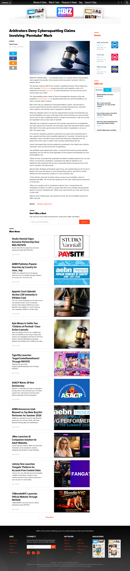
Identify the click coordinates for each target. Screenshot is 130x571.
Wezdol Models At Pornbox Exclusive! (105, 95)
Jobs (107, 90)
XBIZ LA (79, 540)
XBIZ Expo (80, 549)
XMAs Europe (101, 67)
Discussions (99, 90)
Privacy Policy (13, 552)
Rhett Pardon (13, 44)
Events (97, 35)
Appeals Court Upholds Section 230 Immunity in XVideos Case (24, 294)
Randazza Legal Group (44, 204)
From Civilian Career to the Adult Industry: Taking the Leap (107, 114)
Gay (80, 2)
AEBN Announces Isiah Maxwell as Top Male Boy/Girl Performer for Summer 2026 (27, 412)
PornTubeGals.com (43, 99)
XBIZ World (67, 546)
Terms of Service (83, 566)
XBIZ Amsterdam (103, 42)
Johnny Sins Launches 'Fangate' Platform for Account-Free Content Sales (26, 467)
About (11, 549)
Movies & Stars (40, 2)
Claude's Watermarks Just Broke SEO (106, 131)
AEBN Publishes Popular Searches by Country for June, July (24, 267)
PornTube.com (45, 88)
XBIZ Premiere (68, 549)
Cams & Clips (90, 2)
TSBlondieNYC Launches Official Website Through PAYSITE (24, 497)
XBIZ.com (67, 540)
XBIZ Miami (80, 543)
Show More (50, 517)
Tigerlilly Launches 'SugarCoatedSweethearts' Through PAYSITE (26, 358)
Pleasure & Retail (69, 2)
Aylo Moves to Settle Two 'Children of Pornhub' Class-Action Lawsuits (26, 326)
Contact (11, 546)
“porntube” (49, 90)
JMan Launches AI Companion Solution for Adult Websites (24, 440)
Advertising (12, 543)
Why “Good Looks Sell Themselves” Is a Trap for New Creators (106, 104)
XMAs (79, 552)
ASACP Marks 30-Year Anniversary (23, 384)
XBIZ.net (98, 83)
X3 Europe (100, 55)
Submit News (13, 540)
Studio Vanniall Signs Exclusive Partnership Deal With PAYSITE (25, 242)
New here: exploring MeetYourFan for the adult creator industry (107, 122)
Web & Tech (54, 2)
